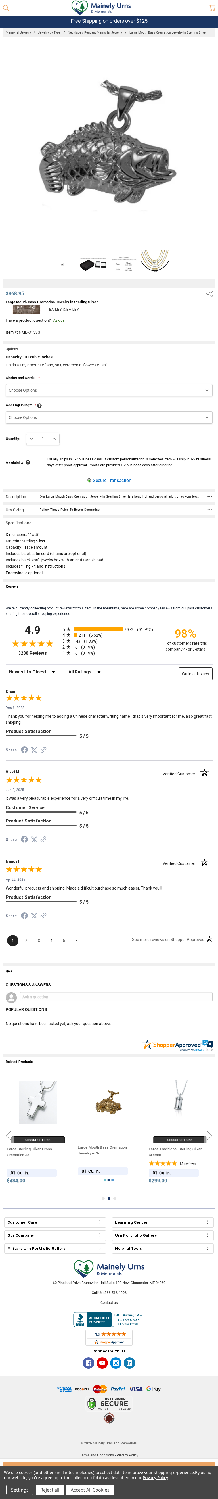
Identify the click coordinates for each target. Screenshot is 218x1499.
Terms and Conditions (97, 1455)
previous (8, 1136)
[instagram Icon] (115, 1363)
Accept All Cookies (90, 1490)
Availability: (16, 462)
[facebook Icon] (88, 1363)
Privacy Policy (127, 1455)
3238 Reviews (39, 653)
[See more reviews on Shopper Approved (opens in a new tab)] (43, 751)
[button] (109, 1432)
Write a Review (195, 673)
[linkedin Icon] (129, 1363)
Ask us (59, 320)
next (209, 1136)
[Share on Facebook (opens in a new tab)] (24, 751)
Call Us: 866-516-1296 (109, 1293)
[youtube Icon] (102, 1363)
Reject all (49, 1490)
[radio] (109, 629)
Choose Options (38, 1139)
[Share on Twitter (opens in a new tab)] (34, 750)
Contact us (109, 1302)
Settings (20, 1490)
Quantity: (13, 439)
